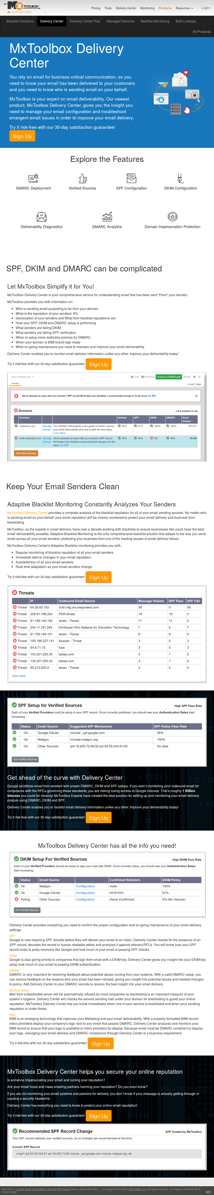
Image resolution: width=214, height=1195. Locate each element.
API (59, 1189)
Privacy (66, 1189)
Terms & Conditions (36, 1189)
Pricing (95, 8)
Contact (19, 1189)
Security (52, 1189)
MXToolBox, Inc (137, 1189)
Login (205, 7)
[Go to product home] (22, 5)
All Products (202, 31)
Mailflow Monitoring (155, 21)
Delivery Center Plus (85, 21)
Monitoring (147, 8)
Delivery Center (126, 8)
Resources (183, 8)
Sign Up (22, 135)
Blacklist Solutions (20, 21)
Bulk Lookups (186, 21)
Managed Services (120, 21)
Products (165, 8)
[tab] (33, 176)
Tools (108, 8)
